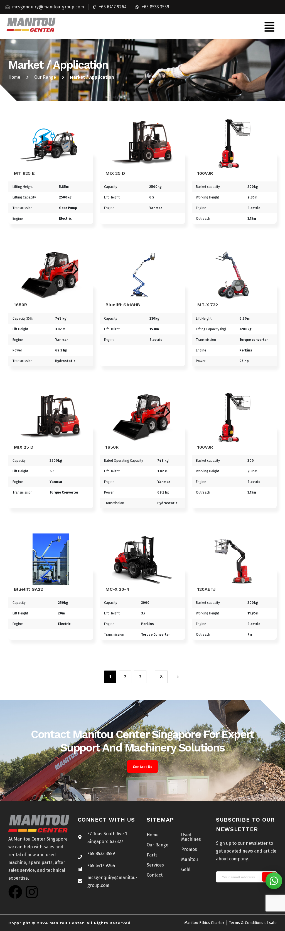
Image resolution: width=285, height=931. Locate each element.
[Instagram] (32, 892)
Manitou (189, 859)
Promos (189, 849)
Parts (152, 855)
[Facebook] (15, 892)
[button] (269, 26)
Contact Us (142, 767)
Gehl (185, 869)
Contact (155, 875)
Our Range (45, 77)
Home (14, 77)
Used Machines (191, 837)
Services (155, 865)
